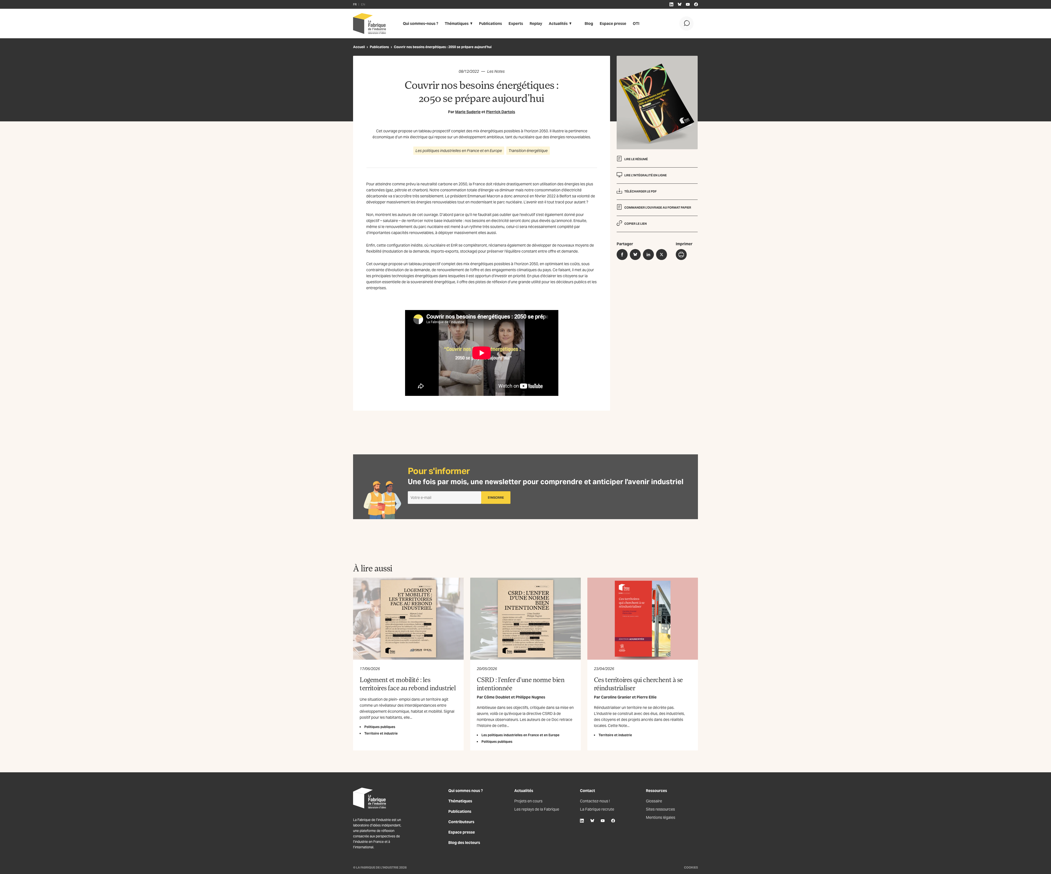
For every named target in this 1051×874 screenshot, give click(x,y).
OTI (636, 23)
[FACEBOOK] (696, 4)
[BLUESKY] (680, 4)
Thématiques (457, 23)
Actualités (558, 23)
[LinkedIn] (582, 821)
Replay (536, 23)
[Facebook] (613, 821)
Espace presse (613, 23)
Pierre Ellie (647, 697)
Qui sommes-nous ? (420, 23)
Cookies (691, 867)
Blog (589, 23)
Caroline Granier (616, 697)
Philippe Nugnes (530, 697)
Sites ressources (660, 809)
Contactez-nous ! (595, 801)
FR (355, 4)
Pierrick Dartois (500, 111)
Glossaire (654, 801)
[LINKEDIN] (671, 4)
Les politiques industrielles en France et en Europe (458, 150)
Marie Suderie (468, 111)
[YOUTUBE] (688, 4)
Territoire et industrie (381, 733)
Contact (587, 790)
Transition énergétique (528, 150)
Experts (516, 23)
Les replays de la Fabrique (536, 809)
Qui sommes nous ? (465, 790)
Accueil (359, 47)
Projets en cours (528, 801)
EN (363, 4)
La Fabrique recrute (597, 809)
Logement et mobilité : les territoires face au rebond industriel (408, 684)
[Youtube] (603, 821)
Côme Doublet (497, 697)
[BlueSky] (592, 821)
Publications (490, 23)
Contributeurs (461, 821)
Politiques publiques (379, 727)
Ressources (656, 790)
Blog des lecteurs (464, 842)
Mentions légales (660, 817)
